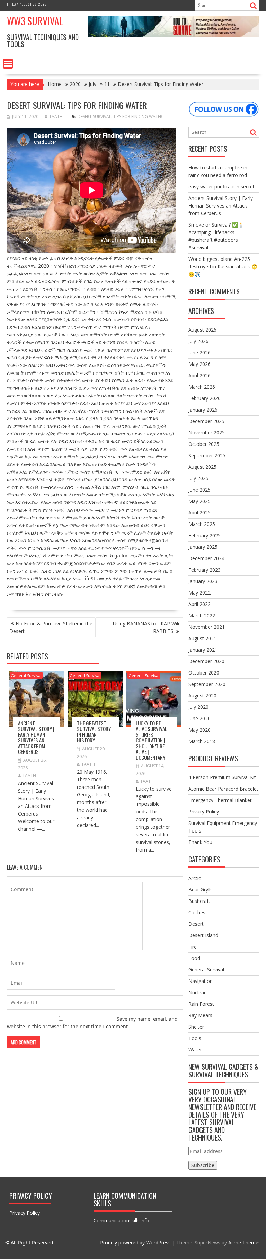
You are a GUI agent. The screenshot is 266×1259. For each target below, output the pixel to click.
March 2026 (201, 387)
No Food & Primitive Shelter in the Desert (50, 627)
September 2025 (206, 455)
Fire (192, 946)
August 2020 (202, 695)
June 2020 (199, 718)
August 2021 (202, 638)
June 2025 (199, 489)
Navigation (200, 981)
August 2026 (202, 329)
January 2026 (203, 409)
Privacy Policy (203, 811)
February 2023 (204, 569)
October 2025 (203, 444)
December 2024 (206, 558)
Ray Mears (200, 1015)
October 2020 (203, 672)
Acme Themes (244, 1242)
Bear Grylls (200, 889)
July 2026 (198, 341)
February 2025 (204, 535)
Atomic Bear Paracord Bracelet (223, 788)
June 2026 (199, 352)
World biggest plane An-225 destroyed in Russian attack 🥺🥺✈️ (222, 267)
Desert (196, 924)
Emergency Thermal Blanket (220, 800)
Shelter (196, 1026)
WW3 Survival (35, 21)
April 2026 (199, 375)
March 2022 (201, 615)
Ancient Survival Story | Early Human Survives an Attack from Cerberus (36, 737)
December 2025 (206, 421)
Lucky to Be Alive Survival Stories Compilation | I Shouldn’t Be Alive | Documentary (152, 740)
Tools (194, 1038)
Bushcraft (199, 901)
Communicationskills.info (121, 1220)
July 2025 (198, 478)
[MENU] (8, 64)
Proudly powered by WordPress (135, 1242)
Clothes (196, 912)
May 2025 (199, 501)
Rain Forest (201, 1004)
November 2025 (206, 432)
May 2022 (199, 592)
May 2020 (199, 730)
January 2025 (203, 547)
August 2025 (202, 467)
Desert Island (203, 935)
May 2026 (199, 364)
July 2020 (198, 707)
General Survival (26, 675)
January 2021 (203, 649)
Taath (56, 117)
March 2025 (201, 524)
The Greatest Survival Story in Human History (94, 731)
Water (195, 1049)
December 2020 (206, 661)
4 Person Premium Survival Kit (222, 777)
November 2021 (206, 627)
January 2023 (203, 581)
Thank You (200, 842)
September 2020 (206, 684)
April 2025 (199, 512)
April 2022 (199, 604)
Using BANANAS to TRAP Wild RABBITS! (147, 627)
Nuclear (197, 992)
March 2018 (201, 741)
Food (194, 958)
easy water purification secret (221, 186)
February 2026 (204, 398)
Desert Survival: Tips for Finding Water (120, 117)
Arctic (194, 878)
